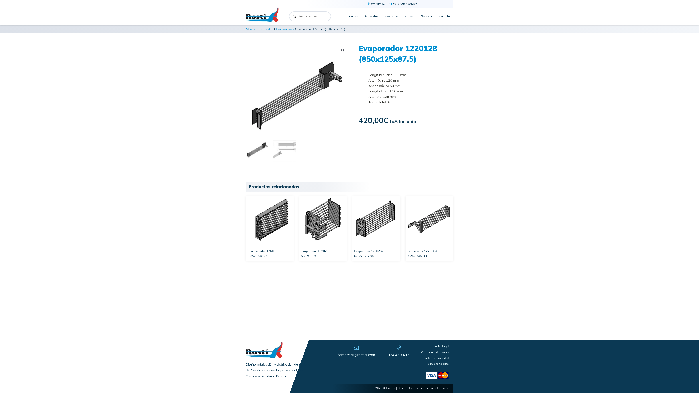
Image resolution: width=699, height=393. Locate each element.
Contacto (443, 16)
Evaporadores (285, 29)
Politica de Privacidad (436, 358)
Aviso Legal (442, 346)
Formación (391, 16)
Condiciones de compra (435, 352)
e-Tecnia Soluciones (434, 388)
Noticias (426, 16)
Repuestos (371, 16)
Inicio (252, 29)
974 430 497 (398, 355)
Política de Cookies (437, 364)
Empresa (409, 16)
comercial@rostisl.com (356, 355)
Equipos (353, 16)
